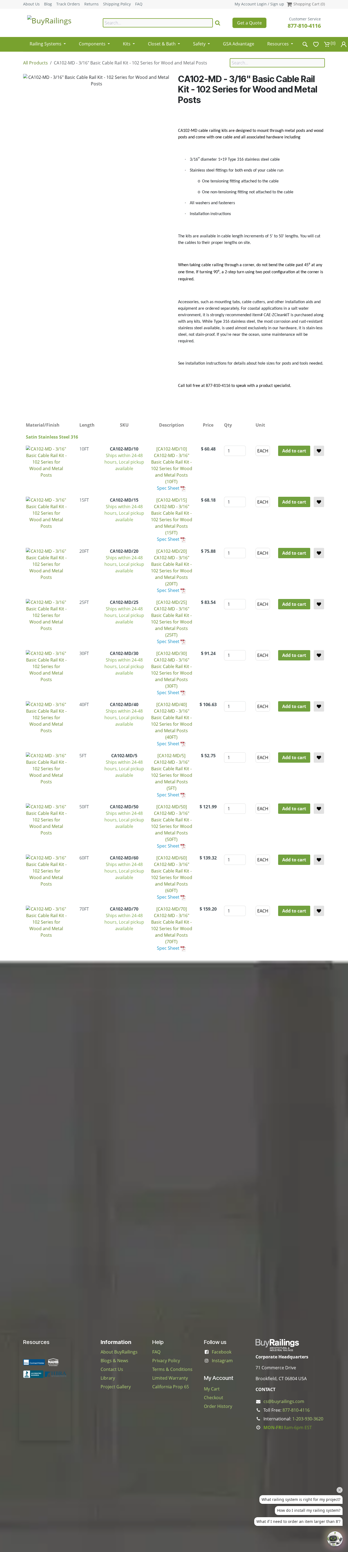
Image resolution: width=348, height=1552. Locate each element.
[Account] (343, 44)
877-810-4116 (304, 25)
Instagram (222, 1361)
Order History (218, 1406)
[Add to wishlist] (319, 451)
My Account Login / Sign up (259, 4)
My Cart (212, 1389)
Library (108, 1378)
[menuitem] (47, 42)
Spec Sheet (168, 488)
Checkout (213, 1398)
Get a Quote (249, 23)
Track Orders (68, 4)
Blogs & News (114, 1361)
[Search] (217, 23)
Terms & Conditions (172, 1369)
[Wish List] (316, 44)
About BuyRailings (119, 1352)
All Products (35, 63)
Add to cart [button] (294, 451)
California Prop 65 (170, 1387)
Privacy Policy (166, 1361)
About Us (31, 4)
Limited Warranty (170, 1378)
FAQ (138, 4)
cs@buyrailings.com (283, 1401)
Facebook (221, 1352)
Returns (91, 4)
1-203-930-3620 (307, 1419)
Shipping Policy (117, 4)
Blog (48, 4)
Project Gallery (116, 1387)
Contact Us (112, 1369)
